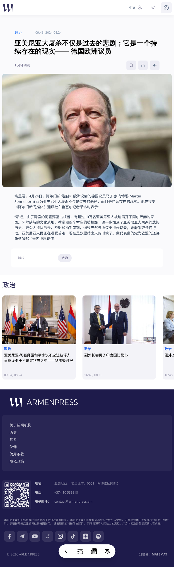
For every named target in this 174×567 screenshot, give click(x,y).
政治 (65, 258)
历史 (13, 432)
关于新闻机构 (20, 425)
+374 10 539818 (66, 492)
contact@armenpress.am (73, 501)
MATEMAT (159, 554)
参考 (13, 439)
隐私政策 (17, 461)
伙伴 (13, 446)
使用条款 (17, 454)
